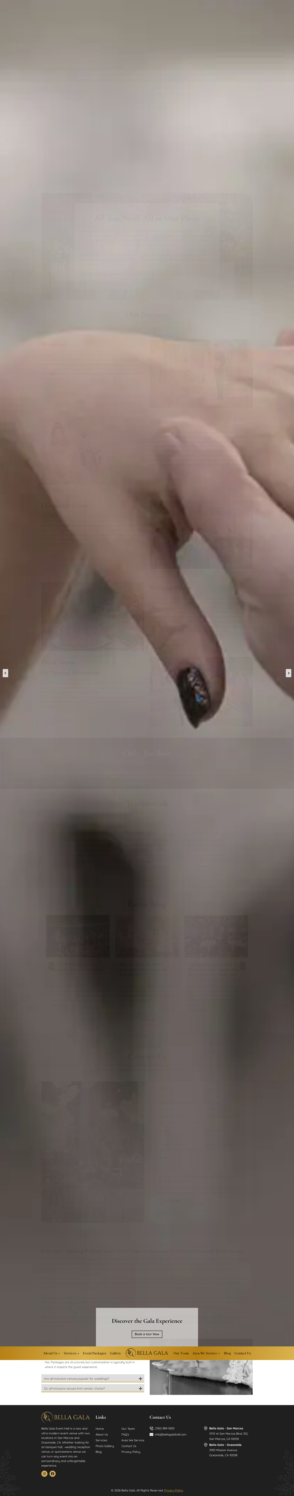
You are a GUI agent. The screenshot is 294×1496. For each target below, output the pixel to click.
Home (100, 1428)
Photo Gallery (105, 1446)
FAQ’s (125, 1434)
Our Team (181, 1353)
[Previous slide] (5, 673)
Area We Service (132, 1440)
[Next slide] (288, 673)
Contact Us (242, 1353)
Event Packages (94, 1353)
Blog (227, 1353)
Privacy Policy (130, 1452)
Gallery (115, 1353)
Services (101, 1440)
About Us (102, 1434)
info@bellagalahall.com (170, 1434)
